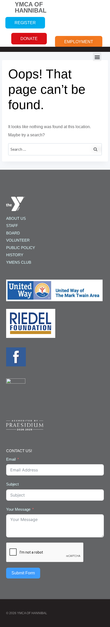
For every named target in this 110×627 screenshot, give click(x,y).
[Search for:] (55, 149)
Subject (12, 484)
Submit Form (23, 573)
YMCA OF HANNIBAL (31, 7)
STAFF (12, 225)
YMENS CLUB (18, 262)
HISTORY (14, 255)
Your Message (18, 509)
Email (11, 459)
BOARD (13, 233)
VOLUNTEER (18, 240)
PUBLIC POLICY (20, 247)
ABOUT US (16, 218)
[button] (97, 57)
